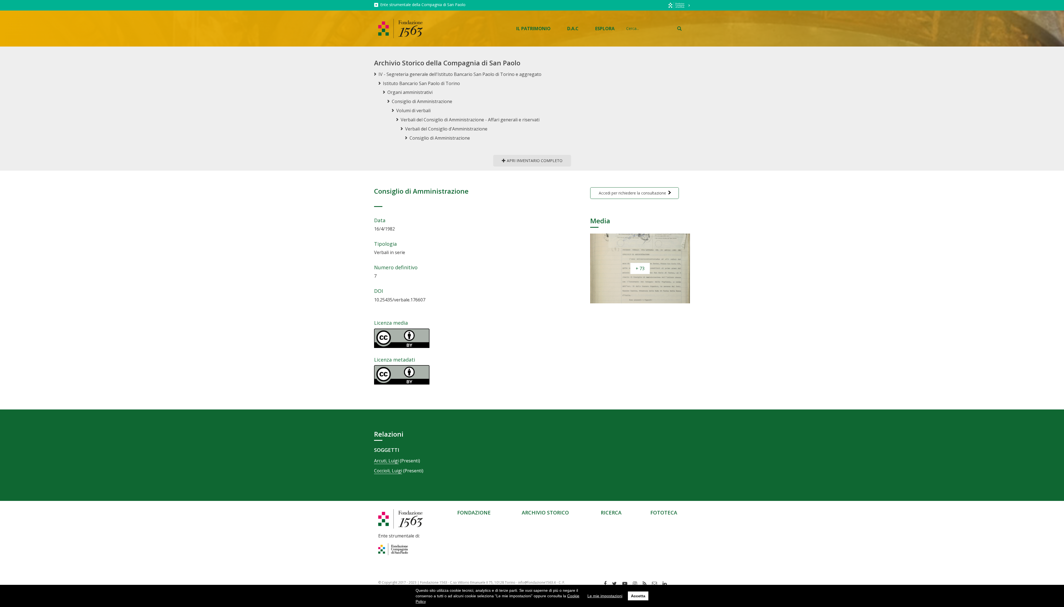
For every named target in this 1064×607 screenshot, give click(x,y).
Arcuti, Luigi (386, 461)
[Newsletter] (656, 583)
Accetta (638, 596)
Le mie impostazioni (604, 596)
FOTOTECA (663, 512)
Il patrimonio (533, 28)
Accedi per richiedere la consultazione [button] (632, 193)
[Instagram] (637, 583)
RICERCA (611, 512)
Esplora (605, 28)
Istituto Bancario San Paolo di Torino (421, 83)
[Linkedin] (667, 583)
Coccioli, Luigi (388, 471)
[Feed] (647, 583)
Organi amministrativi (410, 92)
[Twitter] (616, 583)
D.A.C (573, 28)
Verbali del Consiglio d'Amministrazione (446, 129)
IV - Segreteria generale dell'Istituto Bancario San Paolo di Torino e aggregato (459, 74)
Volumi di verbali (413, 110)
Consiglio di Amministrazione (422, 101)
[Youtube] (626, 583)
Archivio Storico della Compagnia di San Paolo (447, 62)
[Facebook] (607, 583)
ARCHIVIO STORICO (545, 512)
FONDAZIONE (474, 512)
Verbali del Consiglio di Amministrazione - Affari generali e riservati (470, 120)
